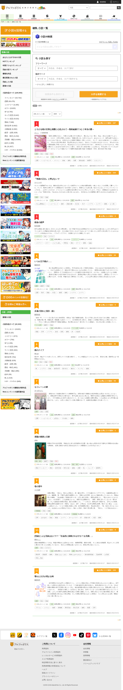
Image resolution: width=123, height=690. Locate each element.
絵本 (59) (8, 374)
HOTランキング (9, 61)
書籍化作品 (7, 74)
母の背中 (38, 486)
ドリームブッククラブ (91, 663)
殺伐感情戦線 (89, 554)
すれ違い (65, 418)
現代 (42, 292)
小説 (7, 22)
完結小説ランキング (10, 69)
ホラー (47, 243)
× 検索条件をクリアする (98, 99)
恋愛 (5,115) (9, 333)
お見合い (57, 418)
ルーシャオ (38, 182)
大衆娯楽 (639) (10, 360)
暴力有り (65, 368)
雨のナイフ (39, 350)
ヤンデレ (80, 368)
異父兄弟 (76, 607)
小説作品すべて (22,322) (12, 324)
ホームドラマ (73, 517)
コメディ (99, 204)
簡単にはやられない (75, 554)
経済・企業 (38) (11, 364)
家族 (48, 292)
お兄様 (107, 554)
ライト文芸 (38, 325)
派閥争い (99, 468)
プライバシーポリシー (50, 676)
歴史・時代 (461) (11, 367)
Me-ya (36, 353)
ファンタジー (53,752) (13, 98)
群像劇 (60, 607)
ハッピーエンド (46, 160)
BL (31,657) (9, 146)
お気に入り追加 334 (107, 173)
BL (36, 362)
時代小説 (66, 468)
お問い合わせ (47, 680)
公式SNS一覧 (106, 636)
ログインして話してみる (108, 42)
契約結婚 (82, 160)
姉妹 (63, 160)
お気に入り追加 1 (108, 430)
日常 (42, 332)
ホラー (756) (9, 340)
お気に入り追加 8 (108, 530)
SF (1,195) (9, 343)
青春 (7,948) (9, 122)
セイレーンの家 (41, 387)
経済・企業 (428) (11, 133)
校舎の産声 (39, 222)
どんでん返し (56, 243)
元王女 (77, 204)
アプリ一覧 (43, 636)
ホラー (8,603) (10, 108)
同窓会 (66, 243)
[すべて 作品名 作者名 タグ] (42, 68)
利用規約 (45, 648)
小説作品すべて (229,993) (12, 93)
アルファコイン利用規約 (51, 652)
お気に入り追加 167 (107, 123)
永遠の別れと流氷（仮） (45, 311)
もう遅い (113, 204)
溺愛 (74, 160)
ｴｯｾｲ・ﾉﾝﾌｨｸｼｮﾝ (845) (13, 381)
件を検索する (98, 94)
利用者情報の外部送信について (53, 666)
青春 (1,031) (9, 353)
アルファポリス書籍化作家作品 (14, 156)
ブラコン (38, 607)
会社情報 (86, 648)
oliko (36, 440)
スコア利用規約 (48, 659)
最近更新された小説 (10, 78)
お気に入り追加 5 (108, 305)
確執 (69, 160)
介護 (94, 517)
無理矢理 (57, 368)
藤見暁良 (37, 314)
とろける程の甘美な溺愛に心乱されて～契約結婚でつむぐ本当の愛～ (64, 129)
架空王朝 (58, 468)
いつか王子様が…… (43, 261)
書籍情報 (45, 133)
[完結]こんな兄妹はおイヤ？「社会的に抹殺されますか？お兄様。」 (63, 536)
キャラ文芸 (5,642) (12, 115)
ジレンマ (90, 468)
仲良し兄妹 (39, 558)
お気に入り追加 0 (108, 216)
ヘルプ (44, 669)
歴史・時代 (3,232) (12, 136)
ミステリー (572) (11, 336)
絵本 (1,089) (9, 143)
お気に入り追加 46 (108, 344)
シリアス (90, 204)
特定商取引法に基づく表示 (52, 662)
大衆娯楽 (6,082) (11, 129)
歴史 (51, 468)
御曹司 (89, 160)
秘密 (60, 292)
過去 (72, 243)
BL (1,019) (8, 378)
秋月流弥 (37, 226)
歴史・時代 (38, 461)
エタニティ (97, 160)
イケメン (57, 160)
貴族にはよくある (61, 554)
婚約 (62, 204)
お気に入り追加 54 (108, 381)
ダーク (78, 243)
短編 (90, 243)
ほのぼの (44, 517)
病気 (62, 332)
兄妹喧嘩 (99, 554)
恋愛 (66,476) (10, 101)
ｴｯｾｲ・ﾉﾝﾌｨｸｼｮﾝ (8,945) (13, 150)
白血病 (78, 332)
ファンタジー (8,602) (13, 329)
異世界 (38, 554)
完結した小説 (8, 82)
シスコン (47, 607)
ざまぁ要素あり (41, 204)
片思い (54, 292)
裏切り (73, 368)
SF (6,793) (9, 112)
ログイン (116, 2)
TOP (2, 22)
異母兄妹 (68, 607)
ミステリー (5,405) (12, 105)
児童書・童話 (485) (12, 371)
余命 (56, 332)
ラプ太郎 (37, 490)
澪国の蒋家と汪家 (42, 437)
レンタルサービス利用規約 (52, 655)
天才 (83, 204)
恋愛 (36, 154)
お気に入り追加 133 (107, 570)
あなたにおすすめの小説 (12, 57)
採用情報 (86, 655)
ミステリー (38, 236)
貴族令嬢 (69, 204)
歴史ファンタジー (41, 468)
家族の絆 (87, 517)
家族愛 (45, 554)
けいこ (36, 133)
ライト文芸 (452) (11, 350)
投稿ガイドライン (48, 673)
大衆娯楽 (37, 511)
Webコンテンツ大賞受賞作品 (14, 160)
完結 (50, 517)
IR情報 (85, 652)
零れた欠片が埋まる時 (44, 576)
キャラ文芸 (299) (11, 347)
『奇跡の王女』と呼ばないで (46, 179)
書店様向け (87, 660)
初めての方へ (19, 649)
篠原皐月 (37, 265)
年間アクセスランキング (12, 65)
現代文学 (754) (10, 357)
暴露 (88, 607)
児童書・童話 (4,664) (13, 139)
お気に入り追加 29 (108, 255)
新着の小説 (7, 86)
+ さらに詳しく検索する (45, 84)
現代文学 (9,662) (11, 126)
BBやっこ (37, 539)
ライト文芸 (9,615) (12, 119)
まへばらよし (38, 390)
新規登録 (103, 2)
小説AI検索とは (43, 42)
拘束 (49, 368)
